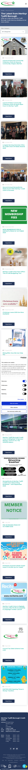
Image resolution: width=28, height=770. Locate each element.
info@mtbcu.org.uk (11, 729)
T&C (6, 760)
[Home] (7, 4)
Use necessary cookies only (14, 411)
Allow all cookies (14, 403)
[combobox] (13, 31)
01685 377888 (9, 728)
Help (3, 760)
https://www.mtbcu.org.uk (13, 731)
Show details (21, 399)
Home (2, 10)
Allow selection (14, 407)
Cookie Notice (10, 760)
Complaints (16, 760)
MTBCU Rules (22, 760)
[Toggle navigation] (26, 4)
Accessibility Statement (13, 762)
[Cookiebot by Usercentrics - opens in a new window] (20, 358)
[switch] (24, 385)
